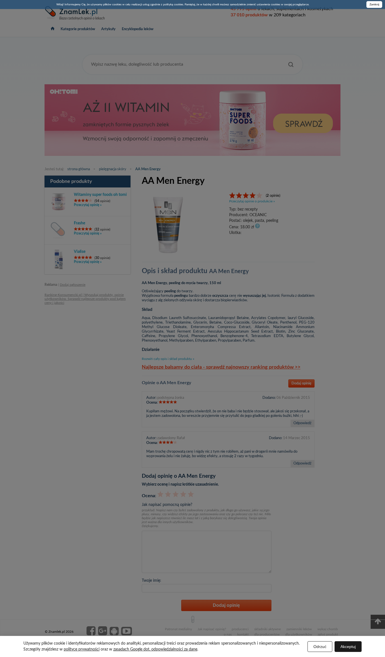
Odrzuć (319, 646)
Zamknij (374, 4)
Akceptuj (348, 646)
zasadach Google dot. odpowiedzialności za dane (155, 649)
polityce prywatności (81, 649)
